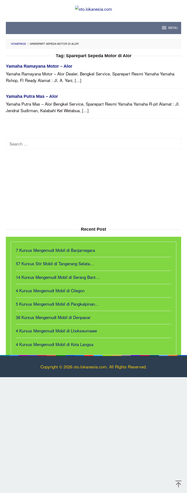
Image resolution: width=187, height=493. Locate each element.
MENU (173, 28)
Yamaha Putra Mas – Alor (32, 96)
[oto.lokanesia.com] (93, 8)
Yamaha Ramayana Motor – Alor (39, 66)
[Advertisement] (93, 188)
